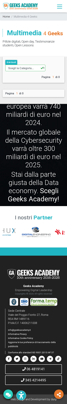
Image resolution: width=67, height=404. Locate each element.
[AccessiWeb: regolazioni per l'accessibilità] (21, 395)
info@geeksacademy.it (19, 330)
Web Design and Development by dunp (33, 399)
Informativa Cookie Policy (20, 338)
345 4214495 (35, 380)
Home (6, 16)
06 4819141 (35, 369)
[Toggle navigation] (59, 6)
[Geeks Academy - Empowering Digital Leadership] (20, 6)
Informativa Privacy (17, 334)
